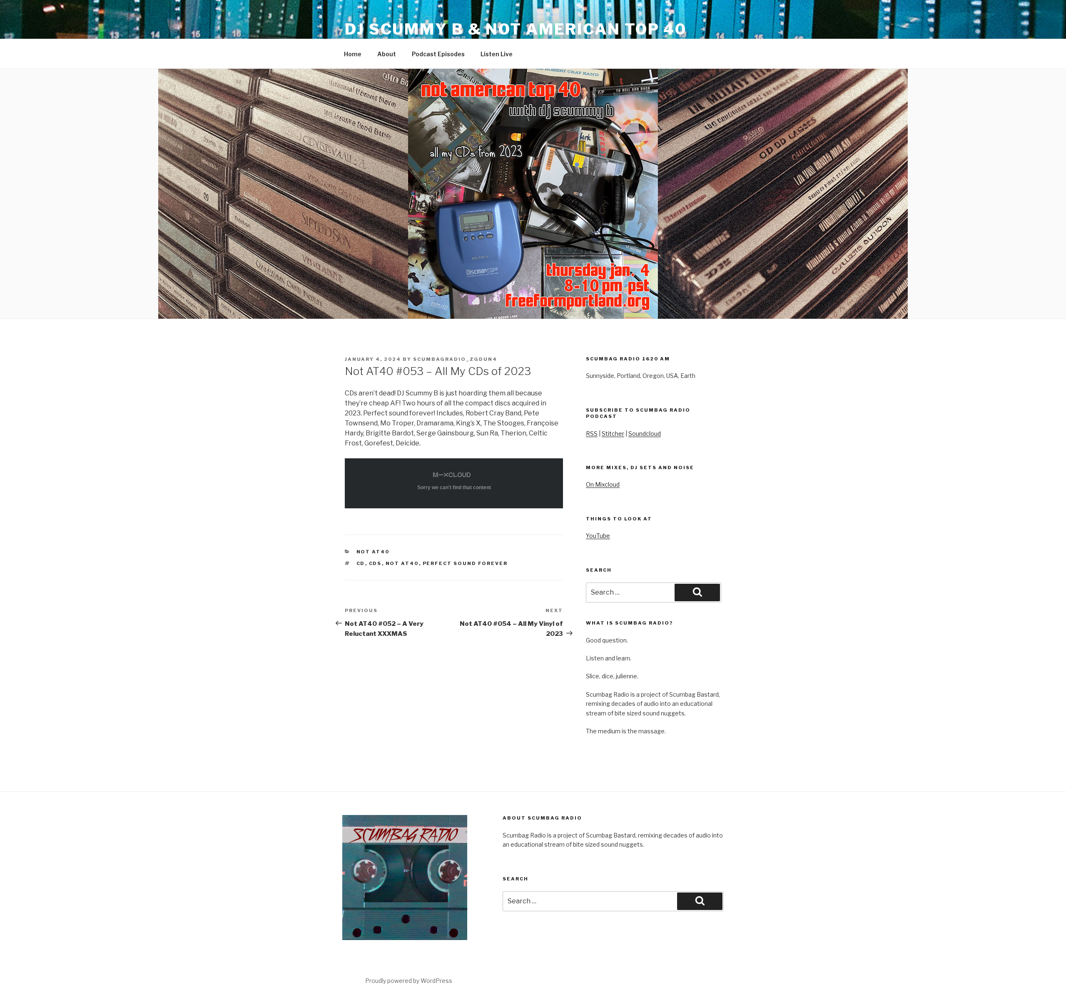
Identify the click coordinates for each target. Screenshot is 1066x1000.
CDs (375, 563)
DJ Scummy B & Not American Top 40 (516, 29)
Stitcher (613, 433)
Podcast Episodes (438, 54)
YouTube (598, 535)
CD (360, 563)
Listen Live (497, 54)
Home (352, 54)
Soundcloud (644, 433)
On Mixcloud (603, 484)
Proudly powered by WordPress (408, 980)
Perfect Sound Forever (465, 563)
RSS (592, 433)
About (386, 54)
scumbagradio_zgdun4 (455, 359)
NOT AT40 (373, 552)
